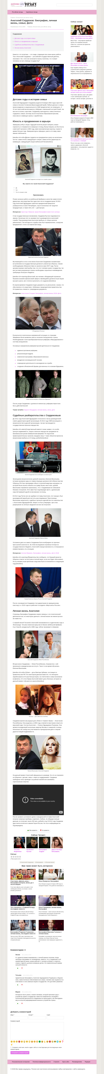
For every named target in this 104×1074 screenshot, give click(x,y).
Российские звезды (17, 12)
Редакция (87, 1061)
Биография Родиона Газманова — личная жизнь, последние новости (23, 932)
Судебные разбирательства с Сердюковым (29, 44)
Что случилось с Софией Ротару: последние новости (23, 908)
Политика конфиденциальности (42, 1061)
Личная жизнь (50, 862)
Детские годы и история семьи (24, 38)
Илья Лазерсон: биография (49, 881)
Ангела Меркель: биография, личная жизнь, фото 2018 (40, 553)
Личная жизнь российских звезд (42, 26)
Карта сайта (65, 1061)
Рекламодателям (77, 1061)
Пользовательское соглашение (21, 1061)
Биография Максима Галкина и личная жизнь (50, 932)
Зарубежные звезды (32, 12)
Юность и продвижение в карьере (26, 41)
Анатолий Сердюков (27, 862)
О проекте (56, 1061)
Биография (39, 862)
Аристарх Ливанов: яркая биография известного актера (40, 212)
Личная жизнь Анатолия (22, 48)
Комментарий (15, 1021)
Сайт (48, 1015)
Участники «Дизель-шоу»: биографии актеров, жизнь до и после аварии (22, 882)
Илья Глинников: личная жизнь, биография (50, 908)
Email (31, 1015)
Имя (12, 1015)
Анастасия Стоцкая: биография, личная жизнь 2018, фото (41, 293)
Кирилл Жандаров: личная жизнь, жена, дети (39, 410)
